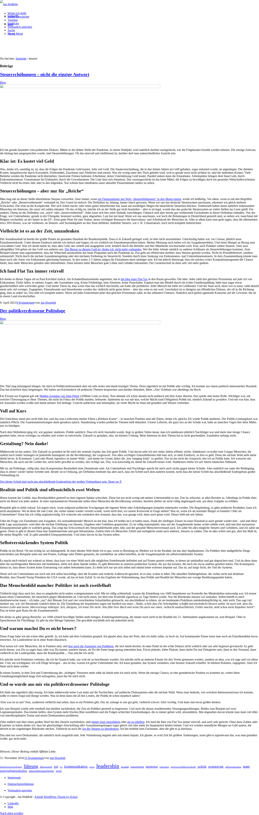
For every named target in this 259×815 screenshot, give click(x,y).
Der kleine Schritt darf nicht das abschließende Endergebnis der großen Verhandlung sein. (54, 481)
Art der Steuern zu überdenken (100, 728)
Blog (3, 82)
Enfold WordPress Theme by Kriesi (56, 796)
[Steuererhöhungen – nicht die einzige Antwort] (80, 87)
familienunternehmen (11, 766)
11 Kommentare (34, 758)
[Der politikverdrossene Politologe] (80, 323)
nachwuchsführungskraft (183, 766)
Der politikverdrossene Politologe (32, 310)
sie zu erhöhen (135, 722)
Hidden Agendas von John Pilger (59, 396)
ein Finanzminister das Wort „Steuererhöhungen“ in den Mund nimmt (139, 199)
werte (59, 771)
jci (61, 766)
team (246, 766)
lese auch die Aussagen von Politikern (91, 646)
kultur (92, 767)
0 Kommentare (26, 302)
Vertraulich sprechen (20, 790)
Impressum (14, 777)
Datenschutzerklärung (21, 784)
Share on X (115, 481)
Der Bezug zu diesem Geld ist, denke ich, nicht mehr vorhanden (103, 249)
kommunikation (76, 766)
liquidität (125, 767)
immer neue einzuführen (105, 722)
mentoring (152, 766)
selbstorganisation (233, 767)
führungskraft (46, 767)
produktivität (215, 766)
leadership (107, 766)
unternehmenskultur (13, 771)
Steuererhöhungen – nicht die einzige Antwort (44, 74)
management (137, 766)
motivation (164, 767)
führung (31, 766)
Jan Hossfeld (48, 302)
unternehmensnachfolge (41, 771)
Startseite (21, 58)
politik (202, 766)
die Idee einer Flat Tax (134, 279)
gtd (56, 766)
